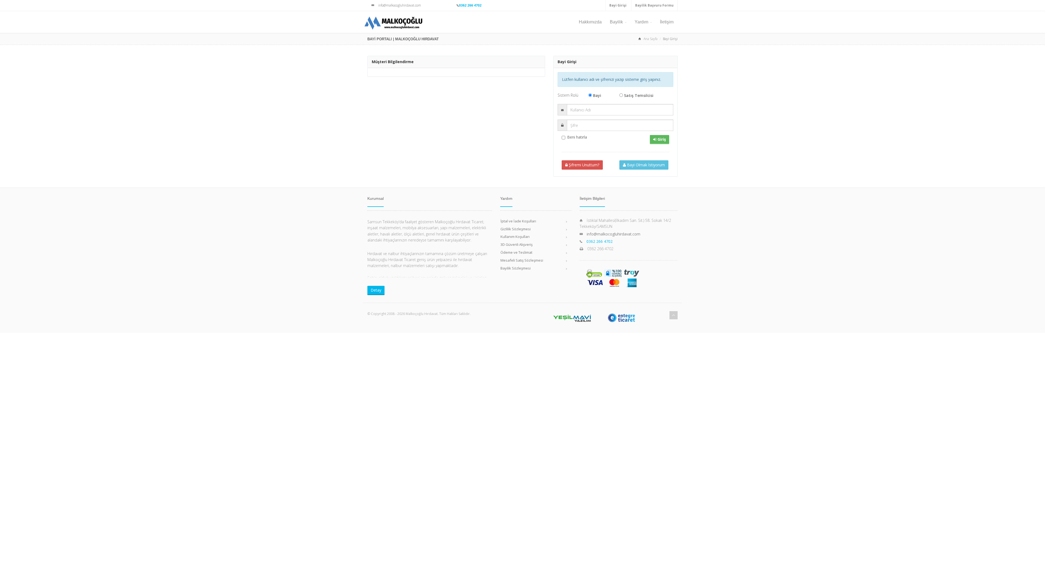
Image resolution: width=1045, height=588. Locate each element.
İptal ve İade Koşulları (518, 221)
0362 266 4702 (470, 5)
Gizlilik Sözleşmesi (515, 228)
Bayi (597, 95)
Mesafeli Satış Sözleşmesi (521, 260)
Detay (376, 290)
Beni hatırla (577, 137)
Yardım (641, 22)
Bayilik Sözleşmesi (515, 268)
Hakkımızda (590, 22)
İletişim (667, 22)
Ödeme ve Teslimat (516, 252)
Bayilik (616, 22)
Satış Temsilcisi (638, 95)
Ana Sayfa (650, 38)
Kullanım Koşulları (515, 236)
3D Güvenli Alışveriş (516, 244)
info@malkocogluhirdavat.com (613, 234)
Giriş (661, 139)
